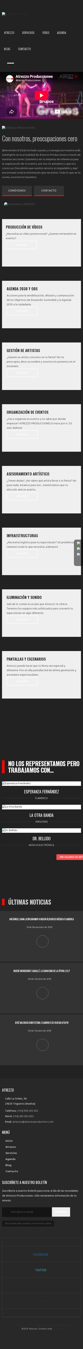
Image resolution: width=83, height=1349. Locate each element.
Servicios (28, 32)
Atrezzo (9, 32)
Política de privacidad (25, 1325)
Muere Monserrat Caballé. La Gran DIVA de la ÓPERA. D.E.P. (41, 971)
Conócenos (17, 190)
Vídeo (45, 32)
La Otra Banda (42, 815)
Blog (7, 48)
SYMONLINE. (59, 1329)
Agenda (61, 32)
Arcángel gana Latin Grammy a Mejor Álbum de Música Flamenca (41, 919)
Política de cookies (49, 1325)
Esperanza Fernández (41, 791)
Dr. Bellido (42, 838)
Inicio (8, 1141)
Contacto (24, 48)
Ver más (21, 245)
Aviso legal (68, 1325)
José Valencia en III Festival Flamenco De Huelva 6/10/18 (41, 1022)
